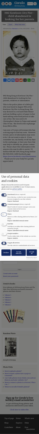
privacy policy (17, 189)
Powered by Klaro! (31, 257)
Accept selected (18, 252)
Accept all (31, 252)
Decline (6, 252)
